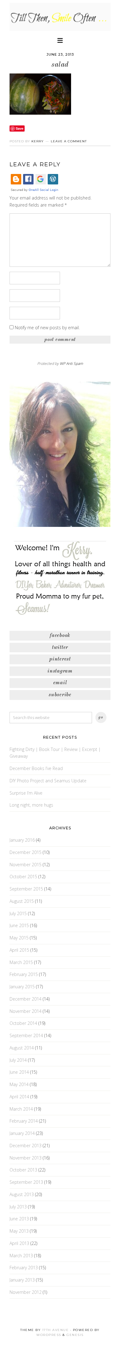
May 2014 (19, 1084)
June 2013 (19, 1219)
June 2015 (19, 925)
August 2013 (22, 1194)
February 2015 (24, 974)
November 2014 (26, 1011)
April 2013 (19, 1243)
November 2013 (26, 1158)
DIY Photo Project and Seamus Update (48, 781)
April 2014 (19, 1097)
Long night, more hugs (31, 805)
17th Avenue (55, 1330)
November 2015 (26, 864)
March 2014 (21, 1109)
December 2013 (26, 1145)
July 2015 (18, 913)
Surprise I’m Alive (26, 793)
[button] (60, 40)
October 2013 (23, 1170)
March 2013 (21, 1255)
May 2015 (19, 938)
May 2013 (19, 1231)
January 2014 (22, 1133)
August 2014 (22, 1048)
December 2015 (26, 852)
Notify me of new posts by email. (47, 327)
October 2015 (23, 876)
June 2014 (19, 1072)
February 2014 (24, 1121)
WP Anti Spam (71, 363)
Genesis (75, 1335)
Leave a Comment (69, 141)
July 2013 (18, 1207)
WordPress (48, 1335)
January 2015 (22, 987)
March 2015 (21, 962)
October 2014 (23, 1023)
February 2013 (24, 1267)
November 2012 (26, 1292)
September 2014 (26, 1035)
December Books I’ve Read (36, 768)
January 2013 (22, 1280)
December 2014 (26, 999)
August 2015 (22, 901)
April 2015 (19, 950)
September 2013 (26, 1182)
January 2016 (22, 840)
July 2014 (18, 1060)
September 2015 (26, 889)
